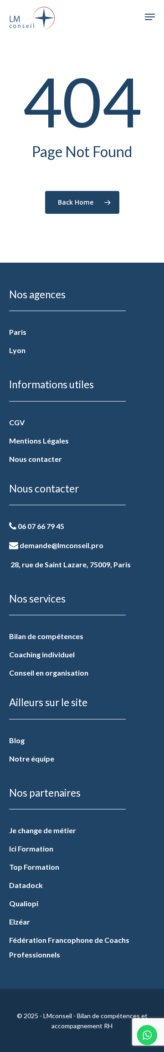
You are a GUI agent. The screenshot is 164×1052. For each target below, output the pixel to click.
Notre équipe (31, 758)
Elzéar (19, 921)
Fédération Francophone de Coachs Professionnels (69, 947)
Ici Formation (31, 848)
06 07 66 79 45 (40, 526)
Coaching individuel (42, 654)
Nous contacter (35, 459)
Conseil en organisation (48, 672)
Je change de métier (42, 830)
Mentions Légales (39, 440)
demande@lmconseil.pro (60, 545)
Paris (17, 332)
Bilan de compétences (46, 636)
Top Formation (34, 866)
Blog (17, 740)
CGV (17, 422)
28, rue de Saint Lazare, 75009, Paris (70, 564)
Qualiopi (23, 903)
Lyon (17, 350)
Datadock (26, 885)
